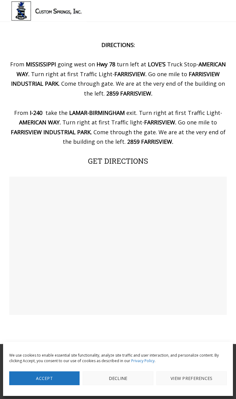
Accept (44, 378)
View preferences (191, 378)
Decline (118, 378)
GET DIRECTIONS (118, 161)
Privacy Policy (143, 360)
